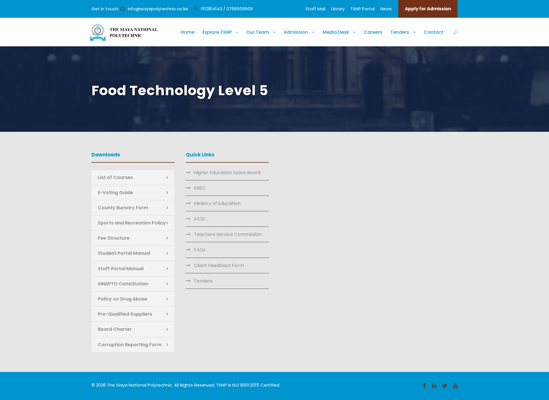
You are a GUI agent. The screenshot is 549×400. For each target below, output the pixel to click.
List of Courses (115, 177)
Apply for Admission (428, 9)
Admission (296, 32)
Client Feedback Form (219, 265)
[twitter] (444, 386)
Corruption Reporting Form (130, 344)
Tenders (399, 32)
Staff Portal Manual (121, 268)
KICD (199, 219)
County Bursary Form (123, 207)
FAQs (200, 249)
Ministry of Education (217, 203)
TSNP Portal (362, 9)
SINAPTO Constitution (123, 283)
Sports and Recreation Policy (132, 223)
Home (187, 32)
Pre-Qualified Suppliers (125, 314)
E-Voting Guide (115, 192)
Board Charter (115, 329)
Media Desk (336, 32)
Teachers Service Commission (228, 234)
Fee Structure (114, 238)
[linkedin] (434, 386)
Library (338, 9)
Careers (373, 32)
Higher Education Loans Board (227, 172)
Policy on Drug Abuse (122, 299)
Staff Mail (315, 9)
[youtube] (455, 386)
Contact (433, 32)
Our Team (257, 32)
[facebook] (424, 386)
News (386, 9)
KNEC (200, 188)
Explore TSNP (217, 32)
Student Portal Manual (124, 253)
